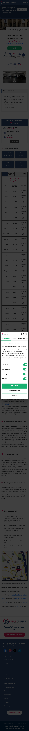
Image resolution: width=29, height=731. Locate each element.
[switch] (25, 369)
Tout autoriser (14, 385)
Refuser (14, 395)
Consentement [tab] (6, 338)
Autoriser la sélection (14, 390)
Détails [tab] (14, 338)
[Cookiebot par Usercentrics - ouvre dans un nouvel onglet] (20, 334)
